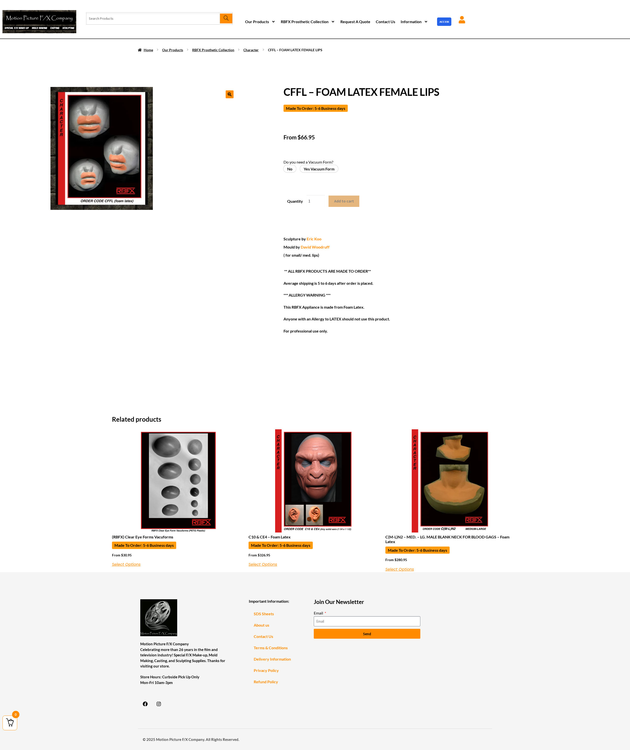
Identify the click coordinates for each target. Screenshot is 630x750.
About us (261, 625)
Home (148, 50)
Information (411, 21)
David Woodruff (315, 247)
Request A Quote (355, 21)
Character (251, 50)
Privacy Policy (266, 670)
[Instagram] (159, 704)
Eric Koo (313, 238)
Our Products (257, 21)
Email (319, 613)
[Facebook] (145, 704)
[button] (230, 94)
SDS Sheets (264, 613)
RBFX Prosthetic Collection (305, 21)
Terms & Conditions (271, 647)
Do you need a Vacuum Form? (308, 162)
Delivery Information (272, 659)
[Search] (226, 18)
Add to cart (344, 201)
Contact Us (385, 21)
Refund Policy (266, 681)
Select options (126, 565)
